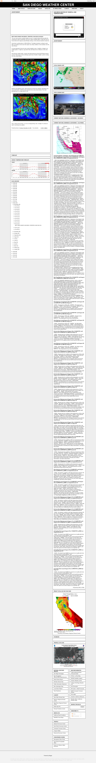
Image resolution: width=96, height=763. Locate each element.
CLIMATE (66, 8)
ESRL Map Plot (57, 706)
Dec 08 (16, 229)
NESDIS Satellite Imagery (76, 678)
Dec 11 (16, 227)
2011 (14, 256)
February (16, 247)
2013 (14, 253)
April (15, 244)
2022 (14, 190)
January (16, 249)
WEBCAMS (74, 8)
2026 (14, 183)
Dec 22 (16, 214)
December (16, 204)
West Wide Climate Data (59, 697)
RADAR (40, 8)
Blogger (50, 755)
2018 (14, 197)
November (16, 231)
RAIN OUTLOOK (31, 8)
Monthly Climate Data (58, 681)
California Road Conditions (60, 715)
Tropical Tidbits (57, 730)
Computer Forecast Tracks (60, 728)
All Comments (76, 716)
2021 (14, 192)
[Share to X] (44, 128)
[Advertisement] (30, 23)
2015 (14, 202)
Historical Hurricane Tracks (60, 733)
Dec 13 (16, 223)
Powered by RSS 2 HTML (78, 587)
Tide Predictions (57, 690)
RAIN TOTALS (21, 8)
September (16, 235)
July (15, 238)
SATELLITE (47, 8)
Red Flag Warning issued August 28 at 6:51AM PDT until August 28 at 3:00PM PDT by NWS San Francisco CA (69, 278)
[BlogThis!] (42, 128)
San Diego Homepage (59, 673)
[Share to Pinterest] (46, 128)
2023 (14, 188)
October (16, 233)
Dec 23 (16, 213)
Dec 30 (16, 205)
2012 (14, 255)
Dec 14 (16, 221)
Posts (74, 713)
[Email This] (41, 128)
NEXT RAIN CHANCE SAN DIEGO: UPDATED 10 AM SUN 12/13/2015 (27, 36)
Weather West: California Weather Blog (76, 700)
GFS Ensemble (74, 686)
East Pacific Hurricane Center (60, 726)
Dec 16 (16, 220)
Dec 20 (16, 218)
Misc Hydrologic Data (58, 686)
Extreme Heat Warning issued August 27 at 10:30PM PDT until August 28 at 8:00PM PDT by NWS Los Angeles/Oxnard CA (68, 461)
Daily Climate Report (58, 679)
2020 (14, 193)
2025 (14, 185)
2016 (14, 201)
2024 (14, 186)
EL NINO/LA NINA (57, 8)
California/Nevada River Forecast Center (76, 673)
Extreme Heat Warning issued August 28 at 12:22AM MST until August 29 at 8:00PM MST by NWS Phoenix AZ (68, 437)
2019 (14, 195)
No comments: (36, 128)
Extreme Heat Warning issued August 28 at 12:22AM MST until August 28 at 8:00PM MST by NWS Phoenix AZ (68, 449)
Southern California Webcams (77, 696)
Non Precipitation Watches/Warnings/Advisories (60, 676)
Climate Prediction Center (59, 708)
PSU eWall (73, 694)
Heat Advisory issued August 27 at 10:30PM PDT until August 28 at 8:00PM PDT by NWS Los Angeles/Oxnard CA (68, 470)
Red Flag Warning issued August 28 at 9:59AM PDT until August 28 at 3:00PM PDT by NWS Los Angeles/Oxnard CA (69, 157)
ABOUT (81, 8)
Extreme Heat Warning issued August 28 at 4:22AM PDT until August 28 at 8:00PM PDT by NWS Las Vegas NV (68, 423)
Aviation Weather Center (76, 680)
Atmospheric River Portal (59, 739)
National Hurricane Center (59, 723)
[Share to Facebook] (45, 128)
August (15, 236)
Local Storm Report (58, 688)
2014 (14, 251)
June (15, 240)
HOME (13, 8)
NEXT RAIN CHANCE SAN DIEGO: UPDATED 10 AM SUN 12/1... (28, 225)
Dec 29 (16, 207)
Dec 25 (16, 211)
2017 (14, 199)
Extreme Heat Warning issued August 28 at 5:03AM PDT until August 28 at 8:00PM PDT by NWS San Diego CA (68, 332)
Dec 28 (16, 209)
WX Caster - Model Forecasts (77, 688)
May (15, 242)
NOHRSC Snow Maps (58, 717)
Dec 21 (16, 216)
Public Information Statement (60, 684)
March (15, 245)
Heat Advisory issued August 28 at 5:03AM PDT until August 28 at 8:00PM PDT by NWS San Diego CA (69, 302)
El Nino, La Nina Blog (75, 676)
